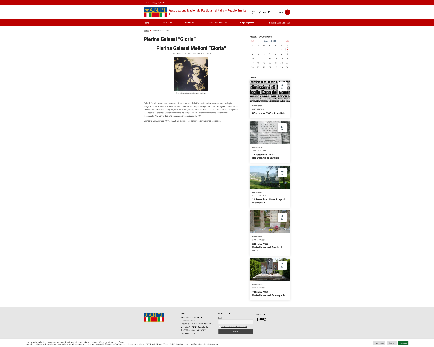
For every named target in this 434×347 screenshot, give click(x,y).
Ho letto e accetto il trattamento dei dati (234, 327)
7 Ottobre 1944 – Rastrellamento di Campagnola (268, 293)
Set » (288, 40)
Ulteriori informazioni (210, 344)
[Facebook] (259, 12)
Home (146, 22)
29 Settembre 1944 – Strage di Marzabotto (268, 200)
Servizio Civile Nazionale (279, 22)
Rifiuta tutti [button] (391, 343)
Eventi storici (258, 106)
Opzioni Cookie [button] (379, 343)
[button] (287, 12)
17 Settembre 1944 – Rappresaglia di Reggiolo (265, 156)
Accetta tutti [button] (403, 343)
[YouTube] (263, 12)
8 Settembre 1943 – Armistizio (268, 113)
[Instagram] (268, 12)
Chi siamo (165, 22)
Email (220, 318)
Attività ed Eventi (216, 22)
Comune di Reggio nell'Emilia (155, 3)
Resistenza (189, 22)
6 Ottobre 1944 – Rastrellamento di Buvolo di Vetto (267, 247)
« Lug (252, 40)
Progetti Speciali (247, 22)
